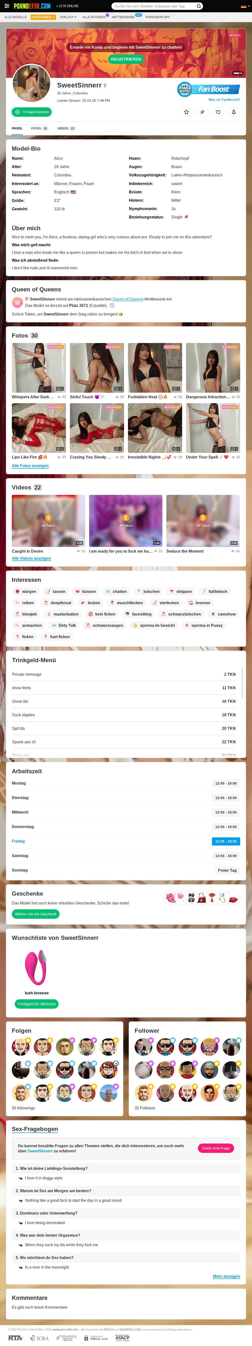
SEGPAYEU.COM (130, 1329)
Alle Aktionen (94, 17)
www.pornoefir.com (65, 1329)
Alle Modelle (15, 17)
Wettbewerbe (123, 17)
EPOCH (108, 1329)
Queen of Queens (127, 299)
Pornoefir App (158, 17)
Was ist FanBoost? (224, 99)
